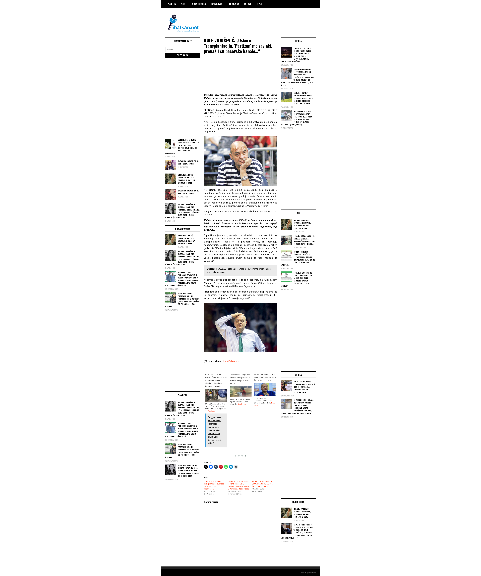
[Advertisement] (270, 18)
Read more (212, 411)
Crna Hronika (199, 3)
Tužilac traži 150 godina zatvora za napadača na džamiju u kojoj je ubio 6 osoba (240, 379)
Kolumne (248, 3)
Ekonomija (234, 3)
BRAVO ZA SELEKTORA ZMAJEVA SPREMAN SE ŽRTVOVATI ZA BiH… (265, 378)
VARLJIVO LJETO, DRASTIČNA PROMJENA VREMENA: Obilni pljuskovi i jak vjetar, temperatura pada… (216, 380)
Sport (260, 3)
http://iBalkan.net (231, 361)
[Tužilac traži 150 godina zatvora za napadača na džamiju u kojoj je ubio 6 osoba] (241, 391)
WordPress (312, 572)
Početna (171, 3)
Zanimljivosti (217, 3)
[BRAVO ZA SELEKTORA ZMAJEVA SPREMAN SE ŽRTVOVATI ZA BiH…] (265, 389)
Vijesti (184, 3)
